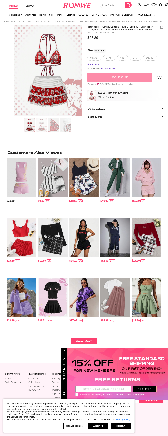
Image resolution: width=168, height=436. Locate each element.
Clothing (71, 14)
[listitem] (21, 186)
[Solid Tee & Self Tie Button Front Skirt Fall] (115, 297)
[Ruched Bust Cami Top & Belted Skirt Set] (146, 297)
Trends (60, 14)
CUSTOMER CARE (37, 374)
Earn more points (36, 386)
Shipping (56, 378)
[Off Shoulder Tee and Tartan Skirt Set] (53, 237)
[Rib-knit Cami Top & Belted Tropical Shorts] (84, 177)
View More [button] (84, 340)
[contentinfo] (11, 201)
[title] (84, 152)
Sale (51, 14)
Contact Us (33, 378)
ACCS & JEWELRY (147, 14)
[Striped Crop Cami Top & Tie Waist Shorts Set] (53, 177)
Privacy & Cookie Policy (107, 394)
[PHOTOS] (48, 70)
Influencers (10, 378)
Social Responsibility (14, 382)
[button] (159, 77)
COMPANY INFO (12, 374)
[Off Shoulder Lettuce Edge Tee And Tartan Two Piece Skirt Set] (146, 237)
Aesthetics (30, 14)
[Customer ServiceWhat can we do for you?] (161, 4)
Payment (56, 393)
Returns (55, 382)
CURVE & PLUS (99, 14)
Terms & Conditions (134, 394)
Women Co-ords (51, 21)
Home (7, 21)
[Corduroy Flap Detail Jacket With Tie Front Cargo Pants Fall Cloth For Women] (115, 177)
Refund (55, 386)
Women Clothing (34, 21)
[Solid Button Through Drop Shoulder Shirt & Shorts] (21, 297)
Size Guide (57, 397)
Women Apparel (18, 21)
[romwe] (76, 4)
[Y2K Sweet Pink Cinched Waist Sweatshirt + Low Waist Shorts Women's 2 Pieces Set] (146, 177)
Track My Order (58, 390)
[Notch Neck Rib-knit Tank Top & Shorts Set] (21, 237)
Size (94, 50)
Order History (34, 382)
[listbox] (139, 4)
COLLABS (83, 14)
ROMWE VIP (34, 390)
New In (42, 14)
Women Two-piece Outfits (72, 21)
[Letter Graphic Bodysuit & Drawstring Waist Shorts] (84, 237)
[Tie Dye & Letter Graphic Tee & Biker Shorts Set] (84, 297)
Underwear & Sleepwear (122, 14)
